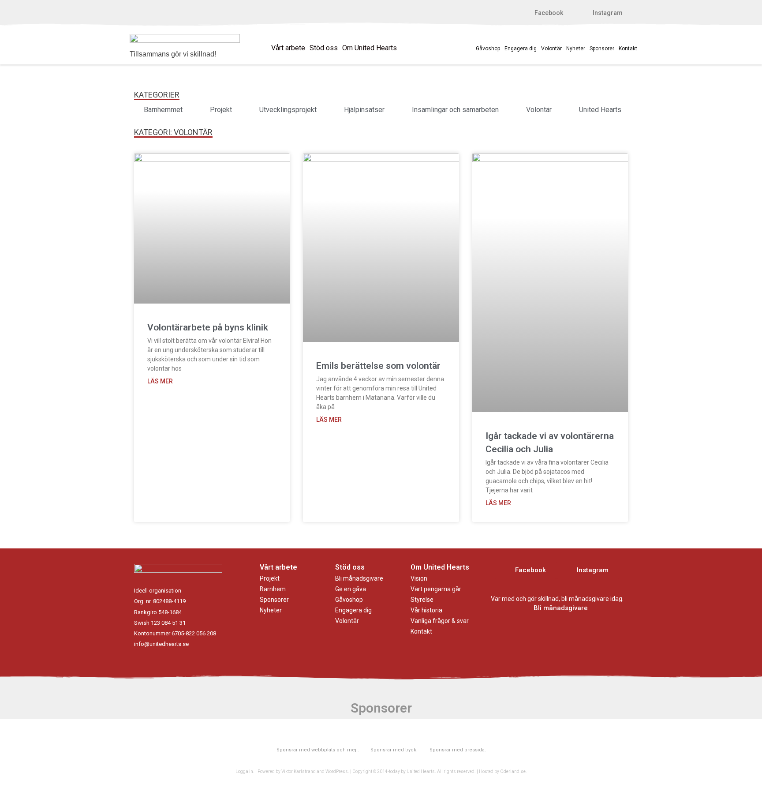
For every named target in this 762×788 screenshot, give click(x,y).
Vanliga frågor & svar (440, 620)
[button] (544, 13)
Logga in (244, 771)
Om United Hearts (369, 48)
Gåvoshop (488, 48)
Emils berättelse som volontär (378, 365)
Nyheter (575, 48)
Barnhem (273, 589)
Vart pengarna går (436, 589)
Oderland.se (513, 771)
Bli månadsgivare (359, 578)
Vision (419, 578)
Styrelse (422, 599)
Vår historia (426, 610)
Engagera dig (520, 48)
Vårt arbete (288, 48)
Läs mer (160, 381)
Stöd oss (324, 48)
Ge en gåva (350, 589)
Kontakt (628, 48)
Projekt (270, 578)
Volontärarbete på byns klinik (207, 327)
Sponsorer (602, 48)
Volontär (551, 48)
